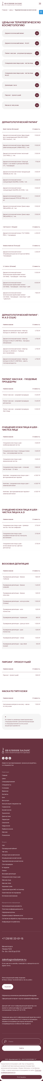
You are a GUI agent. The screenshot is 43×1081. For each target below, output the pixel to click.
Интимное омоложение (9, 896)
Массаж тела (6, 883)
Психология (6, 835)
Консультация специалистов (11, 804)
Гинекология (6, 807)
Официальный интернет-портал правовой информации (20, 998)
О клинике (5, 788)
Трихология (6, 813)
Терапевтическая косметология (12, 861)
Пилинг (4, 870)
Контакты (5, 794)
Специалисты (6, 785)
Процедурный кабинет (9, 848)
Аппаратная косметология (11, 855)
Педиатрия (5, 819)
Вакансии (5, 791)
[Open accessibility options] (41, 12)
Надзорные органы (8, 912)
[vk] (3, 758)
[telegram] (6, 758)
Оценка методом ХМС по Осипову (13, 889)
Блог (3, 797)
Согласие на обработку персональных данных (17, 918)
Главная (4, 10)
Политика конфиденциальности (12, 909)
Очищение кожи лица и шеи (11, 877)
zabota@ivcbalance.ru (14, 959)
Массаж (5, 832)
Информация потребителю (11, 922)
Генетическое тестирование (11, 893)
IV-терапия (5, 867)
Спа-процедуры (7, 864)
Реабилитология (7, 829)
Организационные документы (12, 906)
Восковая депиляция (9, 874)
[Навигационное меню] (40, 3)
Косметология (6, 810)
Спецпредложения (8, 782)
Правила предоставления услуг (12, 915)
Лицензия (7, 987)
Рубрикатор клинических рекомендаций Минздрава (19, 995)
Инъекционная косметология (11, 858)
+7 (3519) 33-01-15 (12, 938)
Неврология (6, 826)
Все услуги (5, 800)
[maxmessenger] (10, 758)
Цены (11, 10)
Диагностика (6, 816)
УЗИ (3, 845)
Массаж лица (6, 880)
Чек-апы (5, 852)
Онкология (5, 823)
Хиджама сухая (7, 886)
